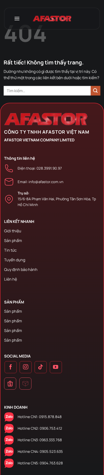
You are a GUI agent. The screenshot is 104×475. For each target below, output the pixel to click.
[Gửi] (95, 90)
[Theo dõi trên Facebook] (11, 367)
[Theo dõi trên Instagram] (26, 367)
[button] (17, 18)
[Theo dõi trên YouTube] (56, 367)
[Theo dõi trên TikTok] (41, 367)
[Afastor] (52, 18)
